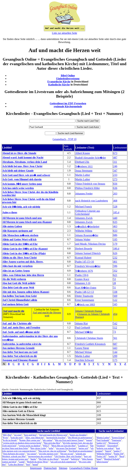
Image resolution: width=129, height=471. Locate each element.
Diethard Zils (82, 161)
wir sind (64, 459)
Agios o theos (9, 212)
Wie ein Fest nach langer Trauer (69, 440)
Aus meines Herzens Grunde (18, 348)
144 (115, 352)
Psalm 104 (118, 453)
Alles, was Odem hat (34, 437)
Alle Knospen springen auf (17, 230)
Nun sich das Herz (52, 443)
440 (115, 218)
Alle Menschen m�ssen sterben (20, 235)
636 (115, 188)
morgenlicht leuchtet (55, 437)
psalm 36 (113, 456)
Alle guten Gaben (12, 226)
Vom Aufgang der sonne (14, 453)
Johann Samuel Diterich (88, 253)
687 (115, 343)
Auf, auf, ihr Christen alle (16, 323)
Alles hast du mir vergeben (17, 266)
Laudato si (83, 445)
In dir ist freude (10, 440)
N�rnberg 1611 (84, 166)
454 (115, 314)
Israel (99, 459)
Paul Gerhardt (82, 327)
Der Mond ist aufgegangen (80, 437)
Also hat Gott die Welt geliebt (18, 283)
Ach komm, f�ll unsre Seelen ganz (22, 183)
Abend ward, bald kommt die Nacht (22, 157)
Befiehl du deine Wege (37, 461)
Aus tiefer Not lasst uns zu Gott (19, 352)
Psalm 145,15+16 (84, 261)
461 (115, 261)
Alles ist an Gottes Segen (16, 270)
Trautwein (116, 440)
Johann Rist (81, 323)
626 (115, 253)
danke (33, 459)
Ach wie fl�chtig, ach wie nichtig (21, 206)
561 (115, 338)
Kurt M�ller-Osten (85, 287)
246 (115, 166)
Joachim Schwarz (84, 360)
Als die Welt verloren (14, 279)
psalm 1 (117, 451)
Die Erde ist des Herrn (48, 459)
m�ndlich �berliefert (87, 226)
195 (115, 239)
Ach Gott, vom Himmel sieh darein (21, 179)
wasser (89, 440)
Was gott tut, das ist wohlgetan (52, 451)
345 (115, 304)
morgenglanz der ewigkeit (40, 456)
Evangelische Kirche (59, 81)
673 (115, 153)
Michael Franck (83, 206)
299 (115, 356)
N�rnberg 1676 (84, 270)
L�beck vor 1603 (85, 304)
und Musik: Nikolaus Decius (90, 243)
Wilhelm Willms (83, 230)
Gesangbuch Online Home (83, 468)
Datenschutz (50, 468)
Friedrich (101, 445)
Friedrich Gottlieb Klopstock (90, 343)
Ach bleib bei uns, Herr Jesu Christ (22, 166)
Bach (122, 456)
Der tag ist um (66, 453)
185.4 (116, 212)
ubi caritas (47, 440)
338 (115, 291)
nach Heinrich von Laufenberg (91, 200)
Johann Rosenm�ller (86, 235)
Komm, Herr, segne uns (29, 440)
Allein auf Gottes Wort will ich (19, 239)
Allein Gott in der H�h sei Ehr (20, 244)
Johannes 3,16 (82, 283)
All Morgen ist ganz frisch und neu (22, 218)
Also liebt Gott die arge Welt (18, 287)
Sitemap (63, 468)
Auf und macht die (13, 311)
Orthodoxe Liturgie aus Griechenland (87, 212)
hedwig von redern (105, 448)
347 (115, 170)
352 (115, 270)
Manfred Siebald (111, 459)
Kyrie (5, 437)
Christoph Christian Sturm (89, 338)
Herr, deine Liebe (38, 448)
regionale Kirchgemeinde (68, 106)
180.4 (116, 248)
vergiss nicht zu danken (29, 445)
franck (108, 451)
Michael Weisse (83, 352)
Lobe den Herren (16, 464)
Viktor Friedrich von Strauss (90, 183)
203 (115, 193)
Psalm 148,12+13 (84, 291)
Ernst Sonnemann (84, 299)
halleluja (75, 459)
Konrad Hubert (83, 257)
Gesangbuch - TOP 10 (64, 139)
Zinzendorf (113, 445)
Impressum (36, 468)
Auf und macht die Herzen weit (47, 314)
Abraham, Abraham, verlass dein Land (24, 161)
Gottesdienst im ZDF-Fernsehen (68, 103)
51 (114, 287)
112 (115, 327)
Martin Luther (82, 175)
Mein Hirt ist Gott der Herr (63, 445)
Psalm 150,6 (81, 275)
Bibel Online (68, 75)
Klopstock (113, 443)
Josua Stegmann (83, 170)
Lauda (22, 461)
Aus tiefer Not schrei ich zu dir (19, 356)
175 (115, 360)
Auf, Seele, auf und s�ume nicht (20, 332)
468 (115, 200)
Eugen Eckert (118, 437)
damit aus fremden (78, 435)
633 (115, 230)
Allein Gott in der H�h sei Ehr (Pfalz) (24, 253)
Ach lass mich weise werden (18, 188)
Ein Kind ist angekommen (81, 451)
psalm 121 (101, 443)
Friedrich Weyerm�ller (87, 266)
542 (115, 323)
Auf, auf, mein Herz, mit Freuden (21, 327)
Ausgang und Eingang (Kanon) (20, 360)
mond (35, 464)
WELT (46, 445)
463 (115, 226)
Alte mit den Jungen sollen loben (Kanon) (25, 291)
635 (115, 222)
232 (115, 257)
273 (115, 179)
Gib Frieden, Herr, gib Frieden (68, 456)
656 (115, 183)
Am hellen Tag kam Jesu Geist (19, 295)
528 (115, 206)
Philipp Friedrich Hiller (87, 188)
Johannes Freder (84, 193)
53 (114, 279)
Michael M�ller (84, 332)
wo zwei (18, 435)
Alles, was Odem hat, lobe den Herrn (23, 275)
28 (114, 283)
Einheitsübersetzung (67, 78)
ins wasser (31, 453)
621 (115, 275)
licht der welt (17, 437)
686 (115, 235)
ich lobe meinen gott (48, 453)
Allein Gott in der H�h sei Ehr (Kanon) (25, 248)
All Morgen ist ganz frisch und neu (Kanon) (27, 222)
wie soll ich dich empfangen (63, 461)
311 (115, 161)
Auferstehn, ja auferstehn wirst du (21, 343)
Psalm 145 (101, 456)
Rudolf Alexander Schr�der (90, 157)
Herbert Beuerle (83, 248)
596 (115, 266)
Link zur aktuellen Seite (64, 33)
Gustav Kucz (82, 279)
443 (115, 348)
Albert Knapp (82, 153)
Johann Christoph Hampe (88, 311)
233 (115, 175)
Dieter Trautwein (84, 295)
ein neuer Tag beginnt (66, 448)
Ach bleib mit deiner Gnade (18, 170)
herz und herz (30, 435)
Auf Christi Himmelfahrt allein (19, 299)
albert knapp (102, 461)
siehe (51, 448)
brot (28, 464)
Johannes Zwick (84, 218)
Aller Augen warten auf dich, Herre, (22, 261)
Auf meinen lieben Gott (15, 304)
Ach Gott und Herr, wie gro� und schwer (26, 175)
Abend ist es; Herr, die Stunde (19, 153)
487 (115, 157)
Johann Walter (82, 239)
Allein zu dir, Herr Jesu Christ (19, 257)
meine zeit (83, 448)
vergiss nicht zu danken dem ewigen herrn (22, 443)
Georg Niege (82, 348)
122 (115, 299)
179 (115, 243)
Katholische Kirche (59, 84)
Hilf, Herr (7, 435)
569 (115, 295)
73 (114, 331)
